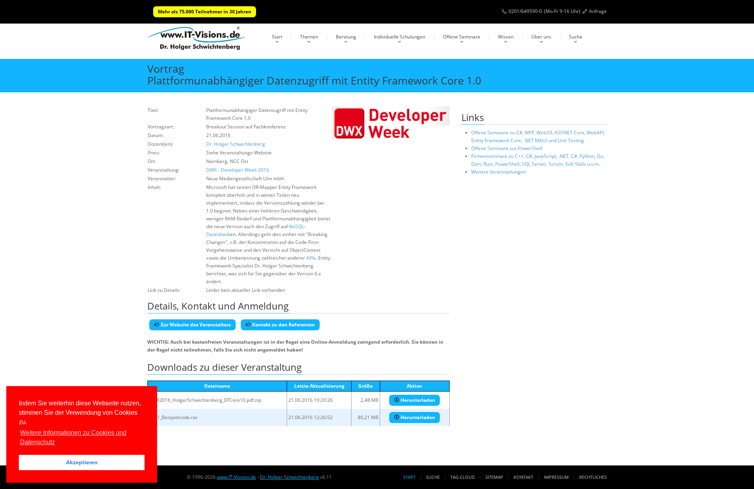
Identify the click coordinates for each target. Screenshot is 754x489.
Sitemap (494, 477)
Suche (575, 36)
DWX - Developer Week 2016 (237, 170)
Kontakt (523, 477)
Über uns (541, 36)
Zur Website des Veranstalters (195, 324)
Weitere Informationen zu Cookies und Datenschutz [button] (73, 437)
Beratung (346, 36)
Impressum (556, 477)
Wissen (506, 36)
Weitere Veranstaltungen (498, 171)
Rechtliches (593, 477)
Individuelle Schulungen (399, 36)
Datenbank (218, 234)
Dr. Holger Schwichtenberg (235, 144)
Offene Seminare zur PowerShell (506, 148)
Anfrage (598, 11)
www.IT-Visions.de (236, 477)
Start (277, 36)
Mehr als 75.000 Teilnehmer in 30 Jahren (204, 11)
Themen (309, 36)
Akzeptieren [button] (82, 462)
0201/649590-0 (525, 11)
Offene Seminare (461, 36)
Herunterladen (417, 400)
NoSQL (296, 226)
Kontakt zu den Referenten (283, 324)
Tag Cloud (462, 477)
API (309, 258)
